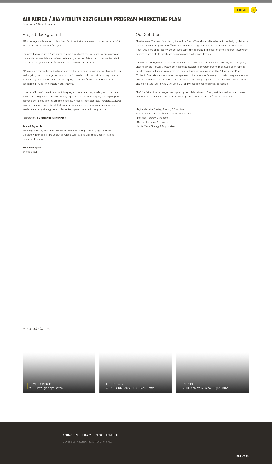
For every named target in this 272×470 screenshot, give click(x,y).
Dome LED (112, 435)
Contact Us (70, 435)
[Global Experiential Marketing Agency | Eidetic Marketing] (44, 10)
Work (82, 9)
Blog (99, 435)
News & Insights (164, 9)
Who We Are (100, 9)
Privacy (87, 435)
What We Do (123, 9)
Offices (142, 9)
